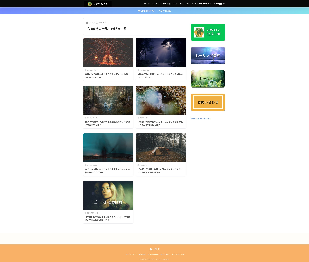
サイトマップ (131, 254)
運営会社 (142, 254)
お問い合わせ (219, 3)
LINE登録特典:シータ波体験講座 (155, 10)
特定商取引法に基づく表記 (158, 254)
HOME (156, 249)
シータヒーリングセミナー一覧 (164, 3)
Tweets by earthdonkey (200, 118)
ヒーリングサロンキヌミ (201, 3)
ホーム (147, 3)
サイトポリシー (178, 254)
